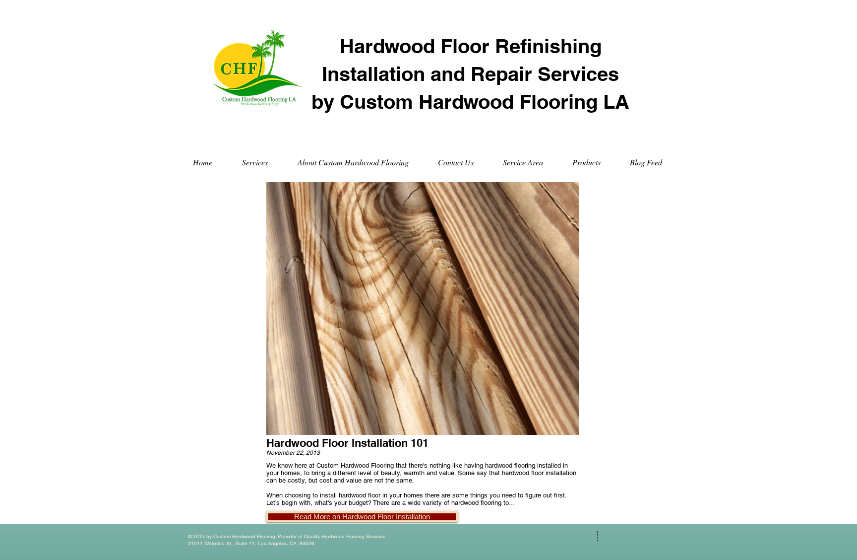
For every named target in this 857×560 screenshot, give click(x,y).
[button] (362, 516)
